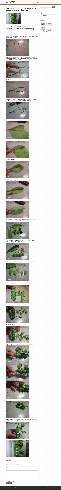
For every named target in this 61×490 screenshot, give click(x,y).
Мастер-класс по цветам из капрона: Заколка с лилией (49, 24)
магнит (10, 460)
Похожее (42, 21)
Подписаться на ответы (11, 481)
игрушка (7, 460)
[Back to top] (59, 488)
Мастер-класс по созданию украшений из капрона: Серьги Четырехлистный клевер (50, 29)
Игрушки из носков (44, 15)
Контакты (53, 487)
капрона (34, 120)
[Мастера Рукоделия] (11, 2)
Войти (48, 2)
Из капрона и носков (44, 9)
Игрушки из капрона (44, 13)
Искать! (53, 6)
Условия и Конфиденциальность (47, 487)
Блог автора (36, 34)
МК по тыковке (28, 261)
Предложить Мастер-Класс (41, 2)
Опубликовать (8, 482)
